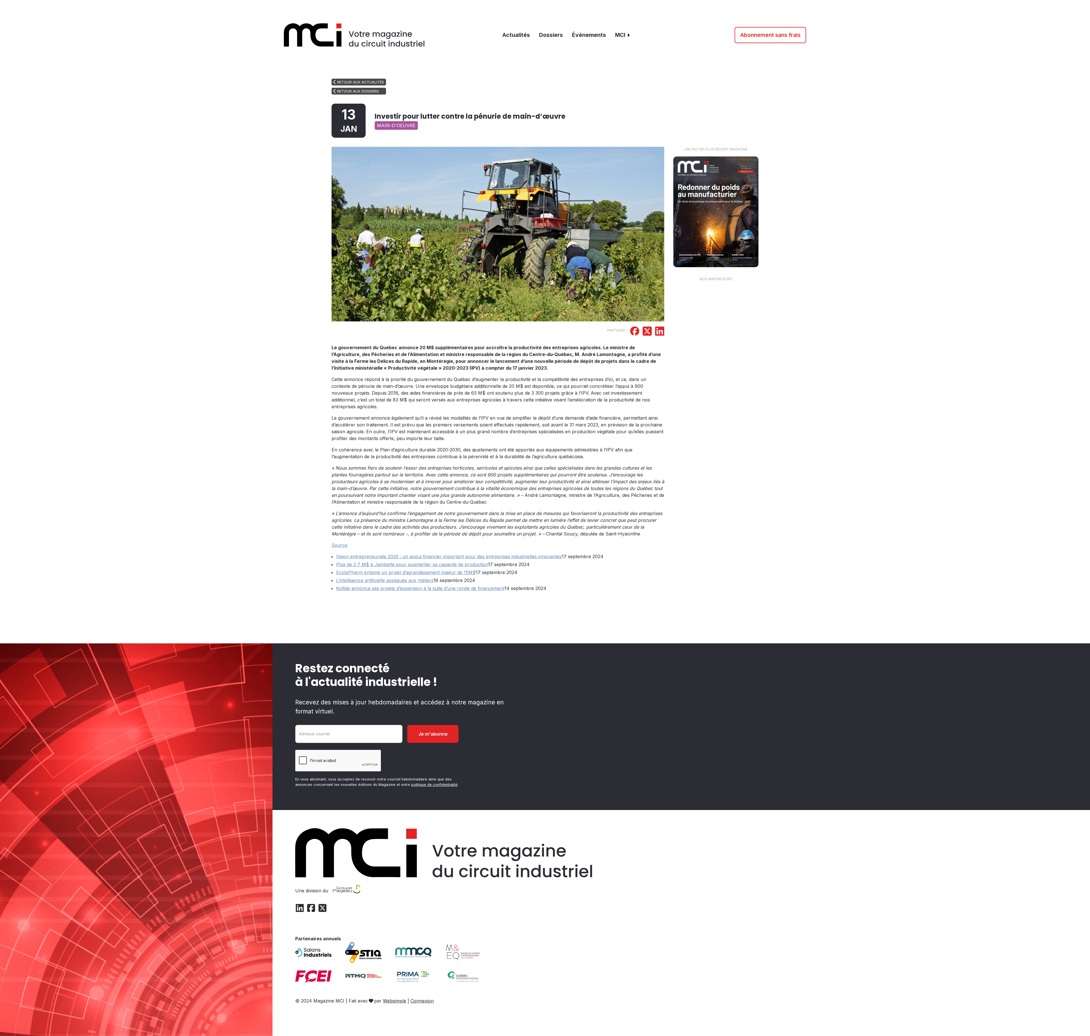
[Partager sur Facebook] (634, 332)
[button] (623, 35)
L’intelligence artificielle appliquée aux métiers (384, 580)
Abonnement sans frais (770, 35)
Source (339, 545)
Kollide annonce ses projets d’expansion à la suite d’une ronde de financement (420, 588)
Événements (589, 35)
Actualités (516, 35)
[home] (354, 35)
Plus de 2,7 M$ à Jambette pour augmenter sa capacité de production (412, 564)
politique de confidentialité (434, 784)
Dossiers (551, 35)
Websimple (394, 1001)
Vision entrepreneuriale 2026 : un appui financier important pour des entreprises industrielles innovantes (449, 556)
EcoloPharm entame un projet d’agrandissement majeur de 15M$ (406, 572)
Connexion (422, 1001)
